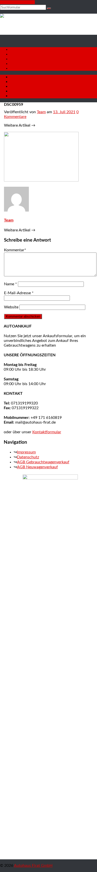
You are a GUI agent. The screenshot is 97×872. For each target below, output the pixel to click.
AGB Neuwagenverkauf (37, 467)
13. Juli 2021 (64, 112)
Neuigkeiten (20, 64)
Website (11, 307)
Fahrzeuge (19, 54)
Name (10, 284)
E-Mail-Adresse (19, 293)
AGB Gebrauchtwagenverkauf (43, 462)
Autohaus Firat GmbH (33, 866)
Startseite (18, 49)
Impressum (26, 452)
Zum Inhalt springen (17, 2)
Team (41, 112)
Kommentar (15, 250)
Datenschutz (28, 457)
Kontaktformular (46, 432)
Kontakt (17, 68)
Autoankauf (20, 59)
